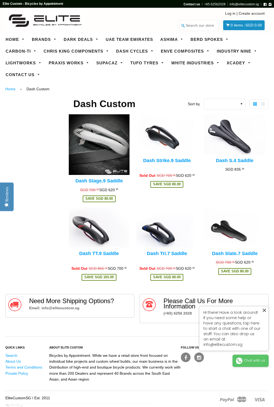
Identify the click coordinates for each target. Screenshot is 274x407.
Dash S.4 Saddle (234, 160)
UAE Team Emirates (129, 39)
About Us (13, 361)
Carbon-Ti (19, 51)
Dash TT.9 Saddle (99, 253)
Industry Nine (235, 51)
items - (246, 25)
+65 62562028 (215, 4)
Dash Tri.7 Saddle (167, 253)
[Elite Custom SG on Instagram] (199, 357)
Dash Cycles (132, 51)
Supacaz (107, 63)
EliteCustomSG (18, 398)
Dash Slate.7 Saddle (235, 253)
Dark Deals (79, 39)
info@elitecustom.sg (244, 4)
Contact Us (21, 74)
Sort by (194, 104)
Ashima (169, 39)
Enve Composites (183, 51)
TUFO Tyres (145, 63)
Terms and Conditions (23, 367)
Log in (230, 13)
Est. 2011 (42, 398)
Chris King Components (74, 51)
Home (13, 39)
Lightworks (21, 63)
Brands (42, 39)
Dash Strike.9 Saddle (167, 160)
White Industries (193, 63)
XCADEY (236, 63)
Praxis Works (67, 63)
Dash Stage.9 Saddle (99, 180)
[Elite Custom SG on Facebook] (186, 357)
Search (11, 355)
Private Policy (16, 373)
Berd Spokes (207, 39)
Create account (252, 13)
